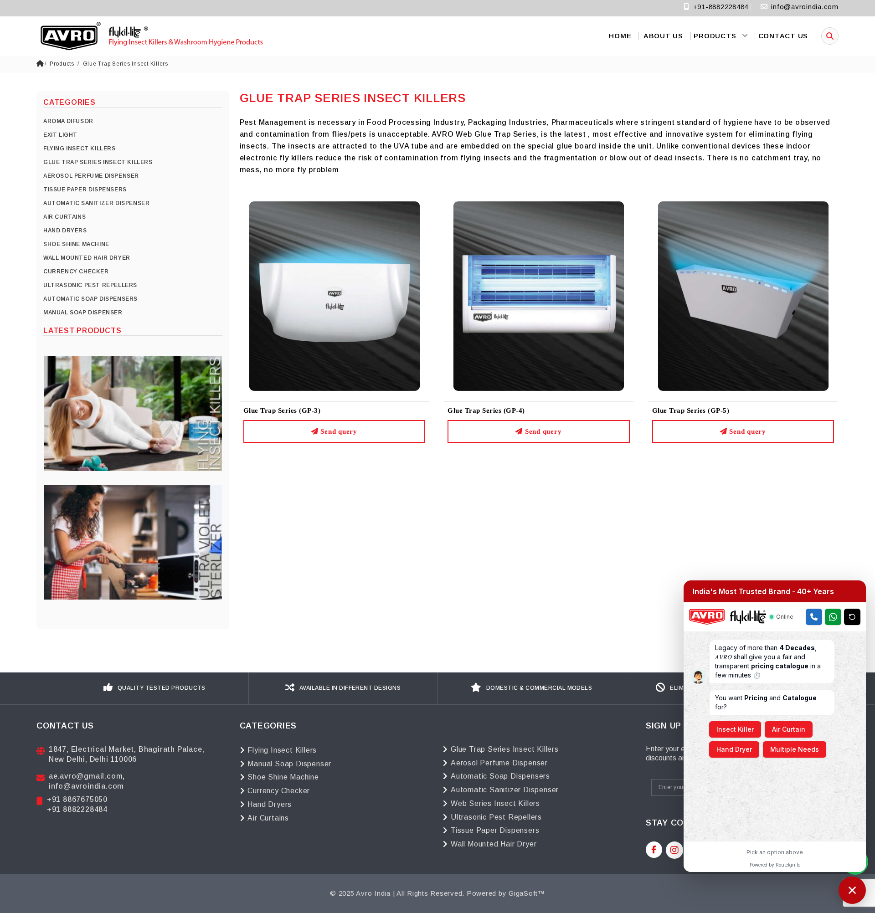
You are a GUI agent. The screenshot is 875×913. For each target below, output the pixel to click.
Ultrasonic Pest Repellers (496, 817)
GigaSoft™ (527, 893)
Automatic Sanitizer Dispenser (505, 790)
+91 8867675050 (77, 799)
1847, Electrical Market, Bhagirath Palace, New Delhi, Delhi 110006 (127, 754)
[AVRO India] (150, 36)
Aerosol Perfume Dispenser (499, 763)
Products (62, 64)
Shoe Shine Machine (283, 777)
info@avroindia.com (805, 6)
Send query (338, 431)
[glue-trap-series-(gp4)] (538, 295)
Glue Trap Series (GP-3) (282, 410)
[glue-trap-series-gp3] (334, 295)
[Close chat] (852, 890)
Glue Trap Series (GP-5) (691, 410)
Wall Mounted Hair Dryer (493, 844)
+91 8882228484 (77, 809)
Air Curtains (268, 818)
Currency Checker (278, 791)
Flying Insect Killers (282, 750)
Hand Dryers (269, 804)
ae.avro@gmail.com (86, 776)
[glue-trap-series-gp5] (743, 295)
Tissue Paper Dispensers (495, 830)
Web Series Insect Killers (495, 803)
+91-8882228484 (719, 6)
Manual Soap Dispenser (289, 764)
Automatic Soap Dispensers (500, 776)
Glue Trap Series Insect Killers (125, 64)
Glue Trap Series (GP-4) (486, 410)
